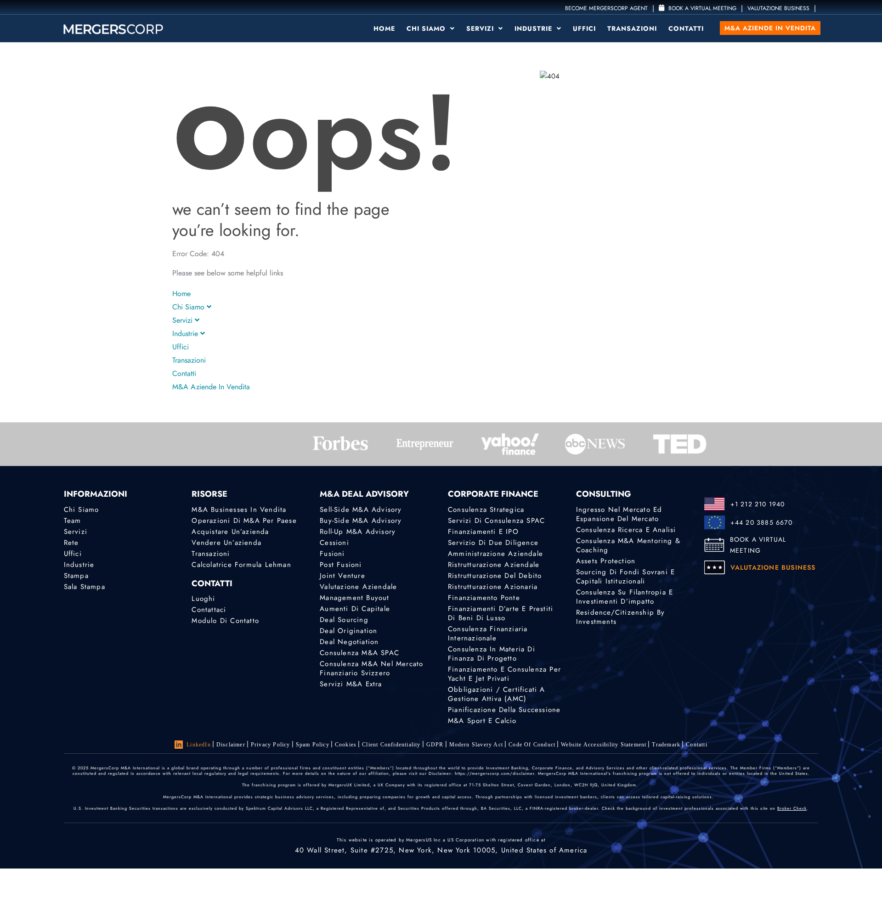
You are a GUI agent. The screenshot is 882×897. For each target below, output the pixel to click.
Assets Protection (605, 561)
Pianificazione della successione (504, 709)
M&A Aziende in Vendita (770, 28)
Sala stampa (84, 586)
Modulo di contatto (225, 620)
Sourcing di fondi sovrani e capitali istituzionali (625, 576)
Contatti (686, 28)
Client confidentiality (391, 744)
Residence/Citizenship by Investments (620, 617)
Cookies (345, 744)
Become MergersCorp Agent (606, 8)
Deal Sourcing (344, 619)
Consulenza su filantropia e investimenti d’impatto (624, 597)
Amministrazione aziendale (495, 553)
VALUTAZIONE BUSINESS (778, 8)
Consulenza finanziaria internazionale (487, 633)
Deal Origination (348, 630)
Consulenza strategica (486, 509)
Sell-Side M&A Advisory (360, 509)
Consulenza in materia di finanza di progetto (491, 654)
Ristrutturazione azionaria (492, 586)
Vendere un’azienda (226, 542)
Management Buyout (354, 597)
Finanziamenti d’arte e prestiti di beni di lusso (500, 613)
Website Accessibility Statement (603, 744)
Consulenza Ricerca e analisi (626, 529)
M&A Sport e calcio (482, 720)
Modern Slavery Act (476, 744)
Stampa (76, 575)
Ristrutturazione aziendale (493, 564)
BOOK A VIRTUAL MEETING (758, 545)
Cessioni (334, 542)
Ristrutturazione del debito (495, 575)
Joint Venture (342, 575)
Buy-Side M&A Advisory (360, 520)
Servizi (481, 28)
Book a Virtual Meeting (701, 8)
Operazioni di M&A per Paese (244, 520)
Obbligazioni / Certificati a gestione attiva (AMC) (496, 694)
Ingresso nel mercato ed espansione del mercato (619, 514)
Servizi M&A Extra (351, 684)
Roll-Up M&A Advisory (358, 531)
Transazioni (632, 28)
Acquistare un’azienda (230, 531)
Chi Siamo (427, 28)
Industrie (534, 28)
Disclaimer (230, 744)
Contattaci (209, 609)
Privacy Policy (270, 744)
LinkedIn (199, 744)
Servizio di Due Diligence (493, 542)
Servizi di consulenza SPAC (496, 520)
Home (384, 28)
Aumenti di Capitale (355, 608)
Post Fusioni (341, 564)
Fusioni (332, 553)
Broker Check (792, 808)
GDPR (435, 744)
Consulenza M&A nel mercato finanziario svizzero (371, 668)
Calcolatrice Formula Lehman (241, 564)
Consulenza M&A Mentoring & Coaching (628, 545)
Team (72, 520)
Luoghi (203, 598)
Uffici (584, 28)
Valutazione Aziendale (358, 586)
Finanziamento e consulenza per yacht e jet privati (504, 674)
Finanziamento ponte (484, 597)
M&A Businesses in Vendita (239, 509)
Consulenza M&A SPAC (359, 652)
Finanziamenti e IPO (483, 531)
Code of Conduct (532, 744)
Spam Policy (312, 744)
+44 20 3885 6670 (761, 522)
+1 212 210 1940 (757, 504)
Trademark (666, 744)
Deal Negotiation (349, 641)
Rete (71, 542)
